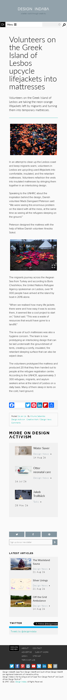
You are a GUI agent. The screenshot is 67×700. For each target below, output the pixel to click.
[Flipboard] (45, 405)
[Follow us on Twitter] (16, 534)
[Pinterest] (33, 405)
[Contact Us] (55, 666)
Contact (37, 648)
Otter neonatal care (42, 470)
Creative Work (33, 419)
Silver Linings (40, 580)
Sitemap (37, 656)
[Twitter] (28, 405)
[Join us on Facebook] (33, 534)
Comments (16, 422)
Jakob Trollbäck (39, 494)
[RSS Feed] (50, 666)
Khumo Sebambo (37, 416)
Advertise (27, 652)
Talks (36, 501)
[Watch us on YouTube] (34, 666)
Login (24, 656)
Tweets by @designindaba (23, 631)
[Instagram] (28, 666)
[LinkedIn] (39, 405)
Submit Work (42, 652)
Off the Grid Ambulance (40, 598)
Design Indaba (20, 681)
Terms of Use (28, 660)
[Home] (33, 9)
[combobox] (51, 24)
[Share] (51, 405)
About (25, 648)
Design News (45, 419)
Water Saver (41, 448)
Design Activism (18, 419)
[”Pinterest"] (49, 534)
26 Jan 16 (22, 416)
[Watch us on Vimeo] (39, 666)
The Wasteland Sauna (41, 561)
